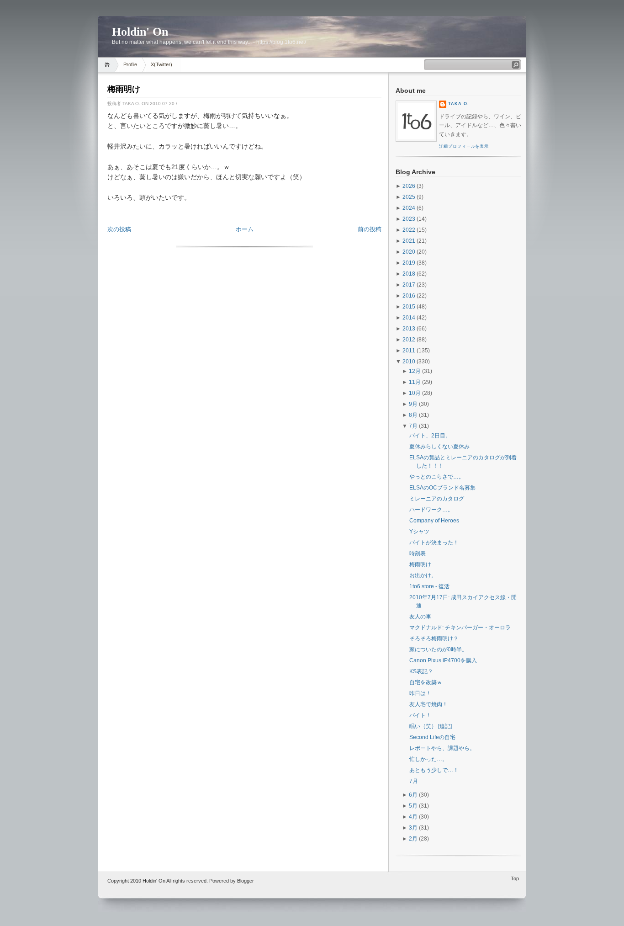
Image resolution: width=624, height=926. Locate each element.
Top (515, 878)
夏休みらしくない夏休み (439, 446)
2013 (408, 328)
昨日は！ (420, 693)
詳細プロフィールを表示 (464, 146)
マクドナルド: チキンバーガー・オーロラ (460, 627)
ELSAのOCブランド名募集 (442, 487)
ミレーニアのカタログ (436, 498)
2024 (408, 208)
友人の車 (420, 616)
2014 (408, 317)
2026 (408, 186)
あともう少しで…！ (434, 770)
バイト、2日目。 (430, 435)
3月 (413, 828)
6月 (413, 795)
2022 (408, 230)
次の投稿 (119, 229)
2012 (408, 339)
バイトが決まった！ (434, 542)
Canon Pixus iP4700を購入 (443, 660)
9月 (413, 404)
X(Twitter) (161, 64)
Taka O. (458, 103)
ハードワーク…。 (431, 509)
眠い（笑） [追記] (430, 726)
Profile (130, 64)
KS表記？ (421, 671)
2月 (413, 839)
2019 (408, 263)
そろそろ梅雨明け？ (434, 638)
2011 (408, 350)
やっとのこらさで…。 (436, 477)
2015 (408, 306)
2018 (408, 274)
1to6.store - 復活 (429, 586)
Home (108, 65)
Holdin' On (140, 31)
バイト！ (420, 715)
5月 (413, 806)
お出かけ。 (423, 575)
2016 (408, 296)
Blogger (245, 880)
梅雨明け (123, 89)
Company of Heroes (434, 520)
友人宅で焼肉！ (428, 704)
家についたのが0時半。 (438, 649)
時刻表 (417, 553)
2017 (408, 285)
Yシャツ (419, 531)
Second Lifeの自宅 (432, 737)
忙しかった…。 (428, 759)
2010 (408, 361)
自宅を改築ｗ (425, 682)
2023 (408, 219)
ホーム (245, 229)
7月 (413, 426)
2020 (408, 252)
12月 (415, 371)
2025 (408, 197)
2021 (408, 241)
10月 (415, 393)
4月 (413, 817)
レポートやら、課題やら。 (442, 748)
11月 (415, 382)
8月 (413, 415)
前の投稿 (369, 229)
